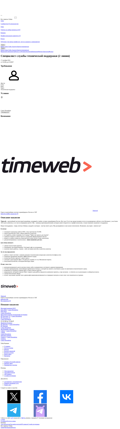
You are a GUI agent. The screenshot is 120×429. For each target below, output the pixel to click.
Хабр (2, 427)
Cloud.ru (3, 337)
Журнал (51, 51)
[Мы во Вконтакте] (66, 403)
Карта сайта (7, 354)
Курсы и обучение (20, 51)
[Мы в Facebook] (40, 403)
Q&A (5, 427)
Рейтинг (40, 51)
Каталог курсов (9, 352)
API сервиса (8, 374)
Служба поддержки (10, 375)
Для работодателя (9, 372)
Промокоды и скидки (10, 365)
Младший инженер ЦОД (8, 308)
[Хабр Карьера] (7, 17)
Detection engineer (6, 335)
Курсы (14, 427)
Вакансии (4, 51)
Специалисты (11, 51)
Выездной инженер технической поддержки (14, 314)
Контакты (7, 356)
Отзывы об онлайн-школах (12, 362)
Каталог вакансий (9, 351)
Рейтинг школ (8, 363)
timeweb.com (4, 214)
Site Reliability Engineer (7, 329)
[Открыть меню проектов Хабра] (1, 15)
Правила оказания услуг (11, 383)
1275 (12, 418)
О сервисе (7, 346)
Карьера (9, 427)
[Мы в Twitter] (14, 403)
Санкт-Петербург (13, 310)
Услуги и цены (8, 348)
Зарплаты (46, 51)
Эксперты (29, 51)
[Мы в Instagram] (93, 403)
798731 (23, 418)
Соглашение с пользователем (13, 381)
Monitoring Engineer (6, 323)
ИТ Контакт (4, 324)
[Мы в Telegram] (14, 416)
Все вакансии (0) (13, 214)
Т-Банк (3, 331)
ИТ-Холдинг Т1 (5, 316)
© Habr (3, 419)
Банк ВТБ (4, 310)
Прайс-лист (7, 385)
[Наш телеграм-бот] (40, 416)
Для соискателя (8, 371)
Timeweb (95, 210)
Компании (35, 51)
